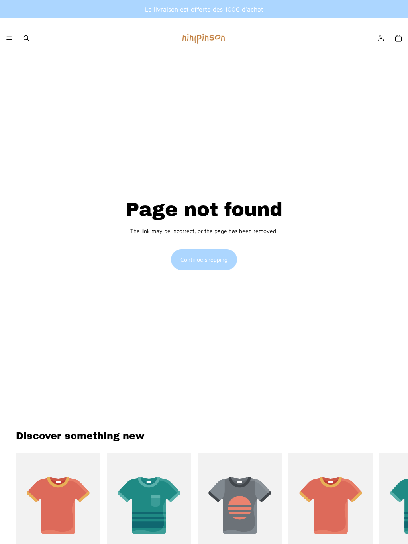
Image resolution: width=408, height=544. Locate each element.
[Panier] (398, 38)
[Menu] (9, 38)
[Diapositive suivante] (383, 513)
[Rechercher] (26, 38)
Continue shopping (204, 259)
